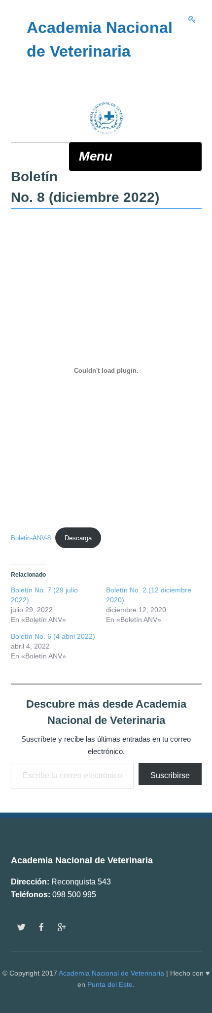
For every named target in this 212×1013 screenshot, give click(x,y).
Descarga (78, 538)
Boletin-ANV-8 (31, 538)
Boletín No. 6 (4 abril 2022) (53, 636)
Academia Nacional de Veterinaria (111, 973)
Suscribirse (170, 775)
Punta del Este (110, 984)
